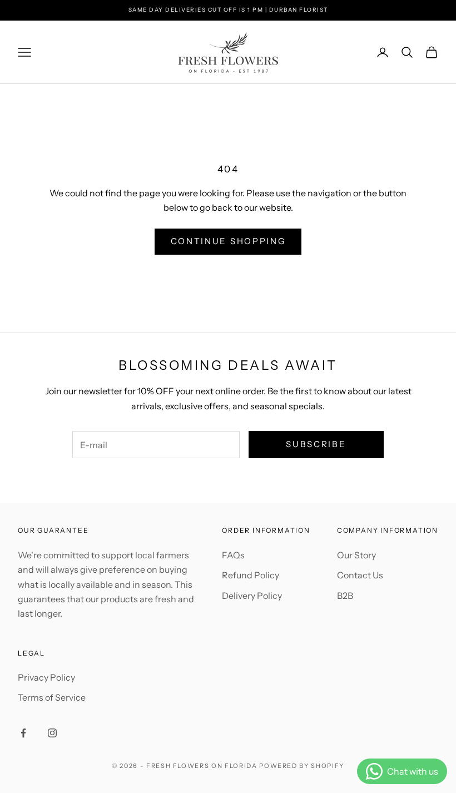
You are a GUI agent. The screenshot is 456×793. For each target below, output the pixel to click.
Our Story (356, 555)
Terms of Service (52, 697)
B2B (345, 595)
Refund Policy (250, 575)
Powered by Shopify (301, 766)
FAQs (233, 555)
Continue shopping (228, 241)
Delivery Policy (252, 595)
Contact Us (360, 575)
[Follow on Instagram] (52, 733)
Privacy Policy (46, 677)
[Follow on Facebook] (23, 733)
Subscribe (316, 444)
